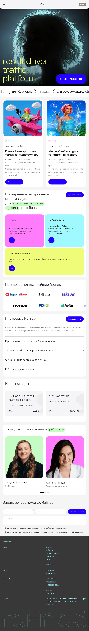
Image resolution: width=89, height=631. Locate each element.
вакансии (50, 565)
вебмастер (50, 550)
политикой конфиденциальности (53, 528)
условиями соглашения (28, 528)
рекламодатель (52, 553)
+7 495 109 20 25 (52, 585)
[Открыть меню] (4, 4)
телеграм (50, 570)
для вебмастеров (70, 91)
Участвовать (12, 182)
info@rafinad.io (52, 582)
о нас (48, 560)
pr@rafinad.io (51, 594)
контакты (50, 556)
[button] (44, 341)
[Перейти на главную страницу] (42, 4)
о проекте (7, 542)
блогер (49, 547)
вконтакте (50, 573)
